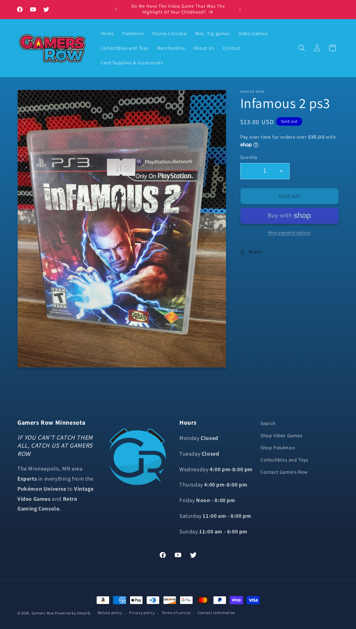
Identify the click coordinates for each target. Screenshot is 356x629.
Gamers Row (43, 613)
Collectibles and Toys (284, 460)
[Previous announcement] (116, 9)
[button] (301, 48)
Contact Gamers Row (284, 472)
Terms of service (176, 612)
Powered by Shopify (73, 613)
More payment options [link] (289, 232)
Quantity (249, 157)
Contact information (216, 612)
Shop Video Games (281, 435)
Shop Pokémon (277, 447)
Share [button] (254, 251)
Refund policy (110, 612)
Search (268, 423)
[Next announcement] (240, 9)
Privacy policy (142, 612)
